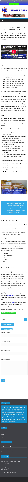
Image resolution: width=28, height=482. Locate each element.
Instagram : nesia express (7, 446)
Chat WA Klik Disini (14, 4)
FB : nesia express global (6, 449)
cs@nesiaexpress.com (11, 472)
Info (2, 431)
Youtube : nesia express (6, 451)
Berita (2, 434)
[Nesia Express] (2, 20)
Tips (2, 437)
